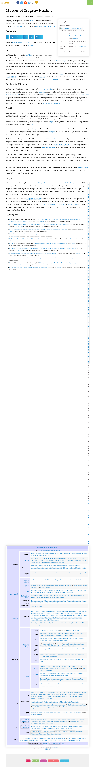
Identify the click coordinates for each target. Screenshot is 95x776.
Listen (90, 2)
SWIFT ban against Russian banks (48, 656)
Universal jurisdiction (46, 625)
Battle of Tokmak (77, 585)
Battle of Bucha (41, 592)
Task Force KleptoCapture (68, 646)
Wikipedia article (54, 747)
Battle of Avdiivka (35, 585)
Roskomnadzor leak (77, 678)
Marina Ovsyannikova (52, 668)
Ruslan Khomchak (64, 721)
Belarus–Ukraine (44, 573)
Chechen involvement (59, 659)
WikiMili (5, 2)
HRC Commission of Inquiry (51, 701)
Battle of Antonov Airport (37, 590)
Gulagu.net (36, 129)
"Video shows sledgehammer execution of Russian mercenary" (50, 243)
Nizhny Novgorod (62, 61)
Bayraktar (46, 712)
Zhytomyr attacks (35, 611)
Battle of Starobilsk (55, 585)
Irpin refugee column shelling (73, 611)
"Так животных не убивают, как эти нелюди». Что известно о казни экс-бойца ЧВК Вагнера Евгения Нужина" (43, 234)
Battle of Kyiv (68, 590)
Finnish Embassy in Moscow (54, 204)
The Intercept (44, 267)
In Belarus (74, 668)
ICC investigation (35, 623)
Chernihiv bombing (59, 611)
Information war (49, 553)
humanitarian (70, 630)
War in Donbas (52, 565)
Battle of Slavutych (68, 592)
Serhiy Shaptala (55, 721)
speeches (45, 719)
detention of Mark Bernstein (31, 740)
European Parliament (33, 199)
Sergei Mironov (73, 204)
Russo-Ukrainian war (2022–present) (50, 550)
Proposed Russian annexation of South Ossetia (43, 738)
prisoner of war (17, 42)
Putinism (65, 567)
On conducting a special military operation (52, 562)
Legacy (32, 37)
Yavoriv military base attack (74, 600)
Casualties (33, 692)
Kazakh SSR (72, 36)
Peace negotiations (76, 553)
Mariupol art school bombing (47, 615)
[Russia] (25, 727)
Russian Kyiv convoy (61, 738)
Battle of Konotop (45, 595)
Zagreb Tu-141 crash (75, 740)
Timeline (33, 553)
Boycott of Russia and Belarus (68, 673)
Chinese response (70, 659)
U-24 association (65, 740)
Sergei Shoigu (53, 726)
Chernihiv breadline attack (71, 613)
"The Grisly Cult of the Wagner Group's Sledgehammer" (25, 267)
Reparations (40, 555)
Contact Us (35, 761)
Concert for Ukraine (58, 684)
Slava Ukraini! (63, 707)
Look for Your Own (69, 635)
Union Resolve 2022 (43, 560)
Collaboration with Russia (47, 684)
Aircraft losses (48, 698)
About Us (43, 761)
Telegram (52, 132)
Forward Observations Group (88, 522)
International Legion (72, 633)
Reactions (33, 558)
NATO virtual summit (62, 654)
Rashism (84, 567)
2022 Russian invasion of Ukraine (47, 547)
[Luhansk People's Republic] (41, 734)
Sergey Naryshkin (41, 728)
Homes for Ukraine (79, 643)
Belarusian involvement (46, 659)
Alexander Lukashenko (48, 731)
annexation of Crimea (58, 79)
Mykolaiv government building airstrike (44, 617)
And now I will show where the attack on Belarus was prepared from (48, 705)
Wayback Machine (75, 258)
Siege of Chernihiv (75, 595)
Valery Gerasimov (62, 726)
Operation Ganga (47, 643)
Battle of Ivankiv (60, 590)
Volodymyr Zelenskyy (54, 139)
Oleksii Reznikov (62, 719)
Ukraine (27, 42)
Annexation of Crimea (36, 565)
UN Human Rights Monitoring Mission (69, 701)
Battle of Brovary (58, 592)
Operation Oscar (73, 654)
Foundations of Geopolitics (75, 567)
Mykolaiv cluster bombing (47, 613)
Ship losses (41, 698)
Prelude (27, 560)
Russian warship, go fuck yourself (49, 707)
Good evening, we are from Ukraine (77, 705)
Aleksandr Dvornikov (69, 728)
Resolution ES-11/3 (79, 649)
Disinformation (40, 558)
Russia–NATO (64, 573)
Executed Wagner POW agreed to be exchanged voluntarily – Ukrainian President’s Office (33, 258)
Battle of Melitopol (68, 580)
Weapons (46, 555)
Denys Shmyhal (53, 719)
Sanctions (42, 630)
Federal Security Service (62, 145)
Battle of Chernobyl (50, 590)
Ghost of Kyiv (53, 712)
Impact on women (78, 694)
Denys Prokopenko (51, 723)
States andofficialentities (26, 646)
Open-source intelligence (57, 678)
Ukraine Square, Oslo (54, 740)
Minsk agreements (62, 565)
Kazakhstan (75, 38)
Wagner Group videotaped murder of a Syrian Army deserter (59, 183)
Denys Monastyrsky (36, 721)
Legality (57, 553)
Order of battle (66, 553)
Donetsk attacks (59, 613)
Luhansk (42, 92)
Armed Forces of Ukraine (51, 103)
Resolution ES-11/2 (69, 649)
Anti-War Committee (66, 666)
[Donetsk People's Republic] (64, 731)
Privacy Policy (65, 761)
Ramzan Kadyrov (51, 728)
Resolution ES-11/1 (59, 649)
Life (7, 37)
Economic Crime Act (68, 643)
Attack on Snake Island (36, 580)
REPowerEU (81, 654)
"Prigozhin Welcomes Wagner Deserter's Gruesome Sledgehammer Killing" (31, 238)
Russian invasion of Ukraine (45, 26)
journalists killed (41, 692)
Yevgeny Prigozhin (46, 89)
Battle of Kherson (47, 580)
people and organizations (52, 630)
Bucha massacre (59, 617)
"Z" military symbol (36, 714)
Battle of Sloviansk (45, 587)
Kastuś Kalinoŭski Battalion (55, 635)
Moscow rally (43, 638)
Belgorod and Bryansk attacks (51, 620)
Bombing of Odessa (58, 580)
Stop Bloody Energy (54, 675)
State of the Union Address (54, 646)
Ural (61, 74)
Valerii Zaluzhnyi (71, 719)
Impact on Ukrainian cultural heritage (58, 696)
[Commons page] (54, 743)
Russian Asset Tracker (45, 681)
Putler (70, 712)
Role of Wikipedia (71, 738)
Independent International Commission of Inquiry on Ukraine (64, 623)
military (77, 630)
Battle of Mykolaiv (79, 580)
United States (43, 646)
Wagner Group (18, 26)
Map (61, 553)
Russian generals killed (52, 692)
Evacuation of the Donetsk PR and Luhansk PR (61, 560)
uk (60, 694)
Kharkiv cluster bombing (47, 611)
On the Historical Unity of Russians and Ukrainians (59, 558)
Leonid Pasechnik (56, 733)
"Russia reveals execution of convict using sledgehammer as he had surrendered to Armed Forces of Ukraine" (40, 224)
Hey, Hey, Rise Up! (62, 712)
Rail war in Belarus (54, 686)
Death (25, 37)
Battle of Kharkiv (35, 595)
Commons (63, 743)
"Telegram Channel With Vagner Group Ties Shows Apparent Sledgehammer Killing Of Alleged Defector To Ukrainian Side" (44, 248)
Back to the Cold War (36, 712)
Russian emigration (67, 694)
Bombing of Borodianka (37, 620)
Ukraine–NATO (73, 573)
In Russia (58, 666)
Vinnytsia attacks (61, 600)
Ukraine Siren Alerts (57, 681)
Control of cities (40, 553)
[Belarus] (36, 731)
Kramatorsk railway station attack (73, 617)
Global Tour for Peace (69, 684)
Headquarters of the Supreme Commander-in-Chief (53, 633)
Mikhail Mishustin (44, 726)
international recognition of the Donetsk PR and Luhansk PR (46, 567)
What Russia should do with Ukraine (58, 640)
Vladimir (42, 76)
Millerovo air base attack (50, 600)
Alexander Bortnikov (72, 726)
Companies (35, 674)
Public (27, 676)
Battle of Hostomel (77, 590)
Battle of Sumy (54, 595)
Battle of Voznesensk (59, 582)
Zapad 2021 (76, 558)
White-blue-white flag (64, 668)
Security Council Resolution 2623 (48, 651)
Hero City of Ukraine (25, 738)
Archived (42, 221)
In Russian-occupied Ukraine (47, 666)
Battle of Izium (60, 597)
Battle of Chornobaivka (37, 582)
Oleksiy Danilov (46, 721)
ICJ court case (43, 623)
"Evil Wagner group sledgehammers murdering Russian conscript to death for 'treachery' (34, 253)
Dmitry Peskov (83, 167)
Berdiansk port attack (45, 603)
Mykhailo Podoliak (48, 147)
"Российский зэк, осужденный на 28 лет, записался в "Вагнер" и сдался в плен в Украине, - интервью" (39, 229)
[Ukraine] (25, 721)
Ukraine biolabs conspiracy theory (69, 638)
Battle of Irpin (49, 592)
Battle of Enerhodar (48, 582)
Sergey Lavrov (60, 728)
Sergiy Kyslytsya (40, 723)
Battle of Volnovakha (66, 585)
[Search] (36, 2)
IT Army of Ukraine (45, 678)
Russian (31, 21)
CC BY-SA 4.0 (47, 748)
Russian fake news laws (54, 638)
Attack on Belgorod (57, 603)
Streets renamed (44, 740)
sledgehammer (83, 46)
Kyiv (51, 122)
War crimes (15, 618)
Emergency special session (47, 649)
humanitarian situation (74, 565)
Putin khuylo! (35, 707)
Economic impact (64, 692)
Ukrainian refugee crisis (37, 701)
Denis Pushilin (79, 731)
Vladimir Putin (34, 726)
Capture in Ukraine (16, 37)
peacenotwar (68, 678)
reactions (45, 565)
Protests (35, 668)
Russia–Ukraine (35, 573)
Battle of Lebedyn (50, 597)
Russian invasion (12, 95)
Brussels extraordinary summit (48, 654)
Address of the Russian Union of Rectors (50, 673)
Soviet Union (80, 36)
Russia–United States (54, 573)
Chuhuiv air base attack (37, 600)
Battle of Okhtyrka (41, 597)
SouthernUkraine (26, 581)
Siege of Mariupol (45, 585)
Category (45, 743)
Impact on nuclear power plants (39, 696)
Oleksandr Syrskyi (74, 721)
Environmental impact (53, 694)
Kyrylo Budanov (81, 719)
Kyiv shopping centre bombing (64, 615)
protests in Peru (41, 694)
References (39, 37)
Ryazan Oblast (11, 76)
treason (31, 45)
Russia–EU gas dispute (75, 692)
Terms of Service (53, 761)
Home (28, 761)
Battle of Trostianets (64, 595)
